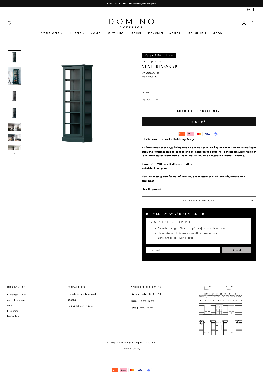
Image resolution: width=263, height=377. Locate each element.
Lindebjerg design (155, 61)
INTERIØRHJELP (196, 33)
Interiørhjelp (13, 316)
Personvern (12, 310)
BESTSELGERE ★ (52, 33)
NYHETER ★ (77, 33)
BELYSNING (115, 33)
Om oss (10, 305)
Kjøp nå (198, 121)
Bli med (236, 250)
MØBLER (96, 33)
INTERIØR (135, 33)
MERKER (175, 33)
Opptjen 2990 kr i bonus (159, 55)
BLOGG (217, 33)
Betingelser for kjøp (199, 200)
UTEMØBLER (155, 33)
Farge (146, 92)
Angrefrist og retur (16, 300)
